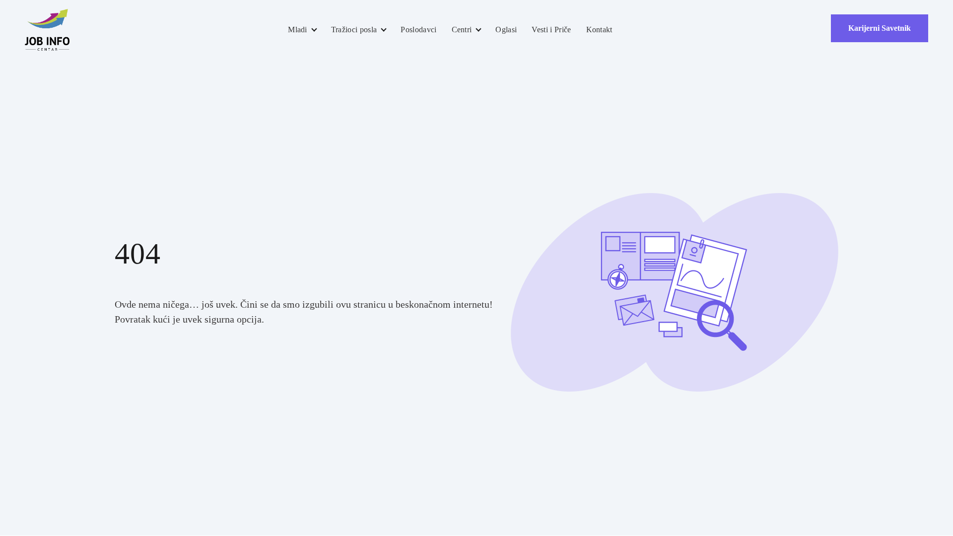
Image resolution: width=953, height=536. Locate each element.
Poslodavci (418, 29)
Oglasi (506, 29)
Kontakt (599, 29)
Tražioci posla (354, 29)
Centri (462, 29)
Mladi (297, 29)
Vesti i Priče (551, 29)
